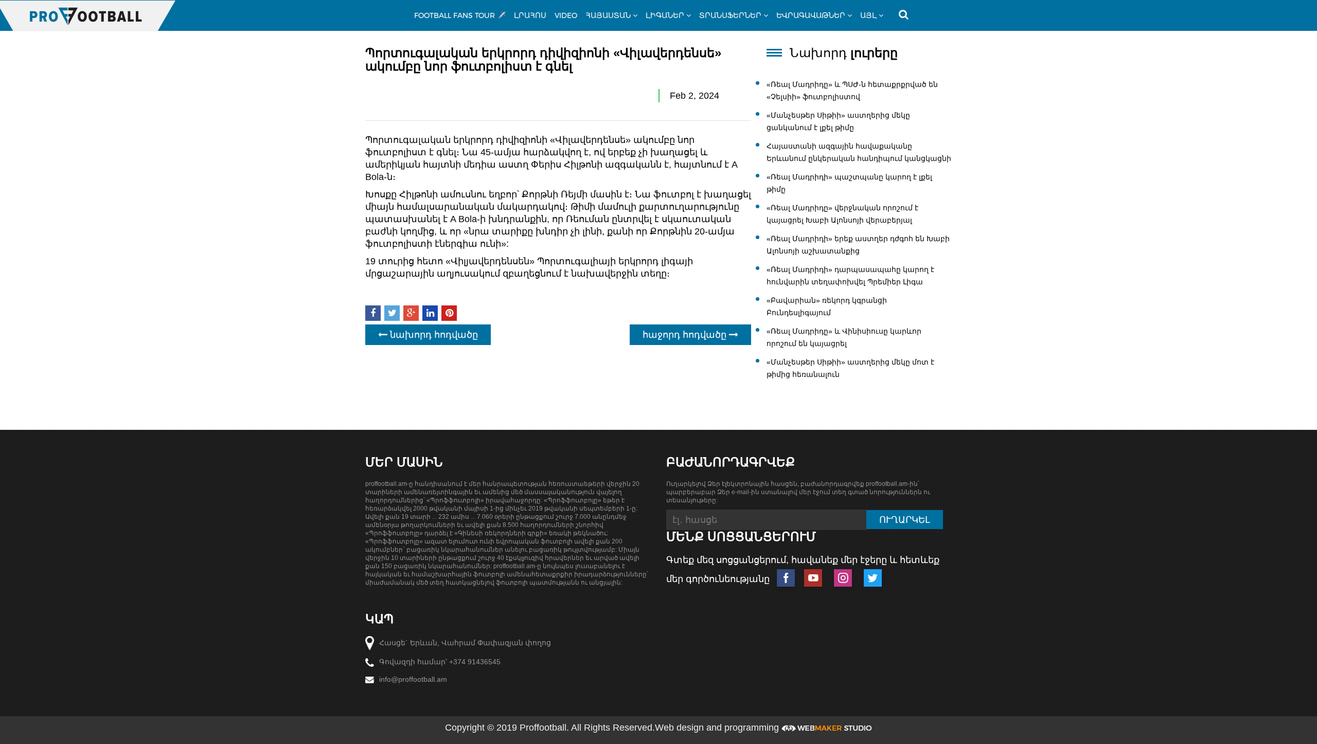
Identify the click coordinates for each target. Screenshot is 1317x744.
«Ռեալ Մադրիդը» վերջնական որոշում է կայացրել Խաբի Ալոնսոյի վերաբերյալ (842, 214)
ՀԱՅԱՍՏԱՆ (608, 15)
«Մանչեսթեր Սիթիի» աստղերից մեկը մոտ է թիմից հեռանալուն (850, 368)
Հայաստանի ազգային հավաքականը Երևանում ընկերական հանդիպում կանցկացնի (859, 152)
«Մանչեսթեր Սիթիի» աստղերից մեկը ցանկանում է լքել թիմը (838, 121)
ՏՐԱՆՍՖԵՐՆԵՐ (730, 15)
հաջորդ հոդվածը (686, 335)
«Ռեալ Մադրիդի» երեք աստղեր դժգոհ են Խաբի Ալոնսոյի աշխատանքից (858, 244)
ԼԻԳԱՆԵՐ (665, 15)
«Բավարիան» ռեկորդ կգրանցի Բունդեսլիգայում (827, 306)
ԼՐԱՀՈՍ (530, 15)
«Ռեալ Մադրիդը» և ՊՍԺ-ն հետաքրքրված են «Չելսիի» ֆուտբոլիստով (852, 90)
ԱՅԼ (868, 15)
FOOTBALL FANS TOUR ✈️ (460, 15)
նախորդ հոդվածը (432, 335)
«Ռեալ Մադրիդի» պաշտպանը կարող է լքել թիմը (849, 183)
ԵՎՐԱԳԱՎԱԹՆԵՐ (810, 15)
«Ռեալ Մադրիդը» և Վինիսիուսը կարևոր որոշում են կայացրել (844, 337)
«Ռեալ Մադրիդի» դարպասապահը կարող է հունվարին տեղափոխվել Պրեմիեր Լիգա (850, 275)
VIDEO (566, 15)
